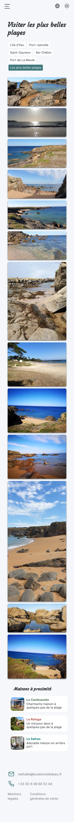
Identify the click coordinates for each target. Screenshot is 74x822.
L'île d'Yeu (17, 45)
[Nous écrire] (11, 774)
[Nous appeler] (11, 784)
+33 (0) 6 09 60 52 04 (35, 784)
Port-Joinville (39, 45)
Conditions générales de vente (44, 796)
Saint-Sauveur (20, 52)
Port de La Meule (22, 60)
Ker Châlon (44, 52)
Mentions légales (14, 796)
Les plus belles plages (25, 67)
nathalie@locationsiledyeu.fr (40, 774)
